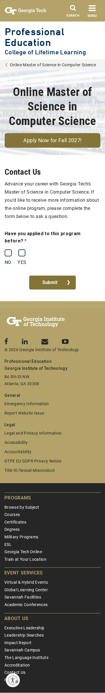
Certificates (15, 522)
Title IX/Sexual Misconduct (29, 470)
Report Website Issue (24, 413)
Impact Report (18, 642)
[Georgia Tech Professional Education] (36, 322)
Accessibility (16, 442)
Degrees (12, 529)
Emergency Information (26, 403)
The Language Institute (26, 657)
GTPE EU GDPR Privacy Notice (33, 461)
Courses (12, 514)
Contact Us (14, 672)
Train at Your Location (25, 559)
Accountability (18, 451)
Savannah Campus (22, 650)
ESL (8, 544)
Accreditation (17, 665)
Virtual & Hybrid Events (26, 582)
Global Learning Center (26, 589)
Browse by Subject (21, 507)
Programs (17, 498)
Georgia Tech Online (23, 551)
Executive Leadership (24, 628)
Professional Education (34, 37)
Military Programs (21, 537)
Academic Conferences (26, 604)
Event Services (23, 573)
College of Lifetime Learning (45, 52)
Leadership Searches (24, 635)
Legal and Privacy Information (33, 433)
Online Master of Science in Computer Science (53, 64)
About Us (16, 618)
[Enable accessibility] (13, 680)
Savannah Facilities (22, 597)
